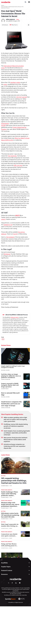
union (5, 84)
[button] (25, 2)
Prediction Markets (6, 489)
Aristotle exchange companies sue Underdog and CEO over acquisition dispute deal (14, 446)
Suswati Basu (4, 485)
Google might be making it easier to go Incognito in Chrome (13, 366)
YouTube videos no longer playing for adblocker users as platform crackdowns (11, 375)
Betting (3, 475)
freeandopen (5, 123)
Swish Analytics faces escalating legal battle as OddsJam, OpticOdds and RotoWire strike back (17, 433)
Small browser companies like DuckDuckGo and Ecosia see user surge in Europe (11, 403)
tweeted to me (8, 225)
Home (2, 5)
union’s (3, 219)
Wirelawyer (7, 254)
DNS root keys (18, 165)
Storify (15, 234)
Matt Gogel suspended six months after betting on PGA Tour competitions (10, 526)
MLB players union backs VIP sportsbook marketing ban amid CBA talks (10, 515)
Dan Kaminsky (12, 156)
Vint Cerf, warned (21, 97)
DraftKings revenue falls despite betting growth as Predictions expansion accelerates (16, 426)
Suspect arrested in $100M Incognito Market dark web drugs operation (10, 385)
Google (3, 125)
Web (3, 339)
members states (15, 82)
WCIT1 (18, 215)
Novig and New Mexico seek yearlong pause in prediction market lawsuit (10, 545)
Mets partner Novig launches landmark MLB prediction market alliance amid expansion (15, 439)
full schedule (10, 237)
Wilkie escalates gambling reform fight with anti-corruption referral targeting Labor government (15, 419)
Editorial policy (15, 317)
